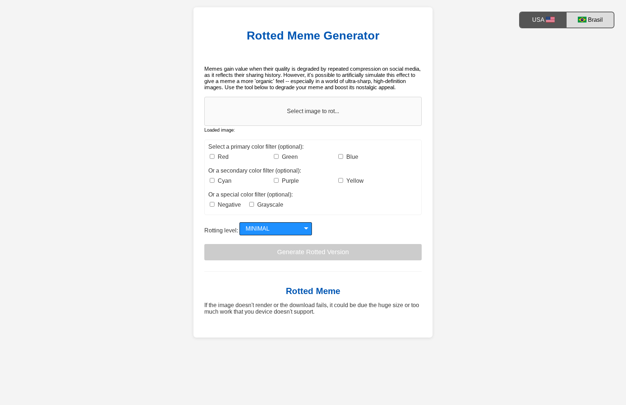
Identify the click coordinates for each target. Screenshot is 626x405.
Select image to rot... (313, 111)
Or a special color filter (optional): (250, 194)
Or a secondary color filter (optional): (254, 171)
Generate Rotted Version (313, 252)
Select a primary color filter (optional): (256, 147)
